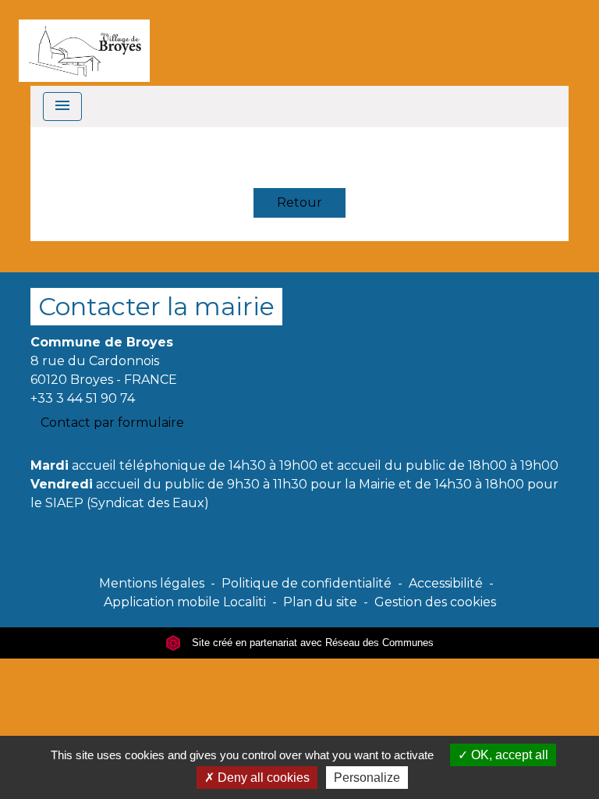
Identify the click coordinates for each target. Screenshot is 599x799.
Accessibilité (446, 583)
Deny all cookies (262, 777)
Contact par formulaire (112, 422)
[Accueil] (84, 43)
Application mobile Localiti (185, 602)
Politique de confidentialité (307, 583)
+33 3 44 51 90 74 (82, 398)
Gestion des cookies (435, 602)
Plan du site (320, 602)
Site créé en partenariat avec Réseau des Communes (311, 642)
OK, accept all (508, 755)
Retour (299, 202)
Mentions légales (151, 583)
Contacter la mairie (156, 306)
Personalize (367, 777)
